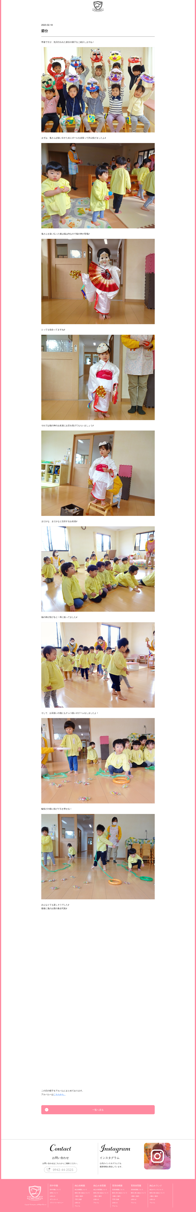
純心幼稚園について (81, 1189)
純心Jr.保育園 (99, 1185)
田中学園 (54, 1185)
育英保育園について (137, 1189)
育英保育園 (136, 1185)
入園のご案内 (79, 1196)
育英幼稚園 (117, 1185)
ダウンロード (54, 1199)
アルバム (77, 1206)
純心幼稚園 (80, 1185)
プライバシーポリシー (56, 1202)
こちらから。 (60, 1094)
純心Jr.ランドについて (156, 1189)
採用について (54, 1193)
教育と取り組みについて (82, 1193)
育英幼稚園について (118, 1189)
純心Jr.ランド (156, 1185)
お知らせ (52, 1196)
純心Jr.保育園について (100, 1189)
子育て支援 (78, 1199)
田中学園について (55, 1189)
